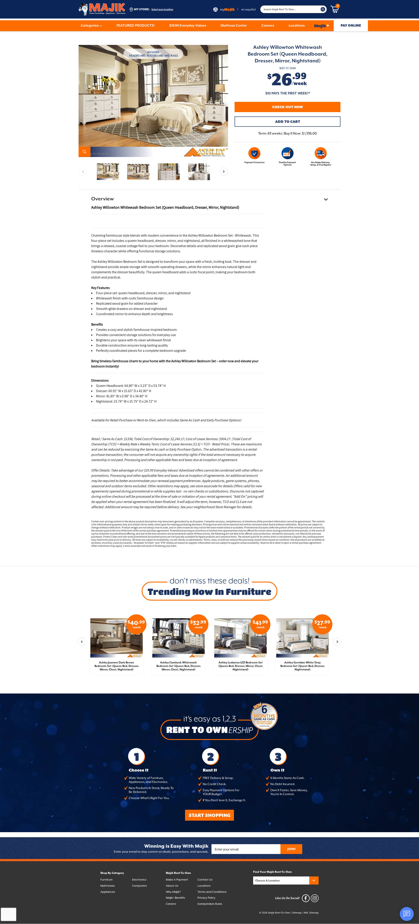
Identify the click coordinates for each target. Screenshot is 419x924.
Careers (267, 26)
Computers (139, 885)
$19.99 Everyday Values (187, 26)
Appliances (107, 891)
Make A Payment (177, 879)
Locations (297, 26)
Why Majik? (173, 891)
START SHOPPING (209, 815)
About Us (172, 885)
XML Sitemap (311, 912)
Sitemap (297, 912)
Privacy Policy (206, 897)
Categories (90, 26)
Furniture (106, 879)
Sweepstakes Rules (209, 903)
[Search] (323, 9)
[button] (224, 171)
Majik (321, 25)
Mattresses (107, 885)
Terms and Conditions (212, 891)
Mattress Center (234, 26)
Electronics (139, 879)
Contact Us (205, 879)
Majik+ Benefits (175, 897)
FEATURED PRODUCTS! (136, 26)
